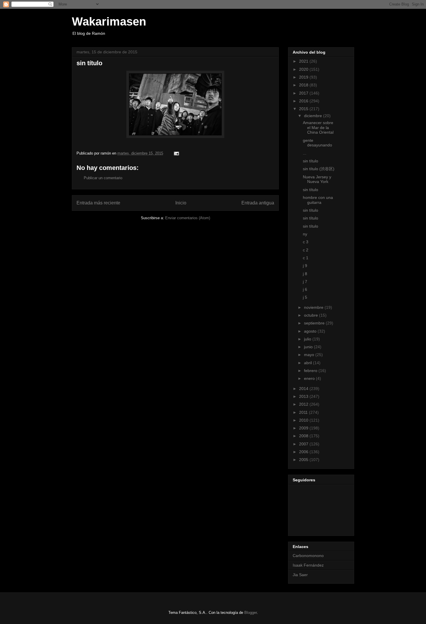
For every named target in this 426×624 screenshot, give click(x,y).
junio (309, 346)
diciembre (313, 115)
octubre (311, 315)
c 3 (305, 242)
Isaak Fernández (308, 565)
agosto (311, 331)
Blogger (250, 612)
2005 (304, 459)
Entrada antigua (257, 202)
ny (305, 234)
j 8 (305, 273)
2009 (304, 428)
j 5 (305, 297)
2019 (304, 77)
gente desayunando (317, 143)
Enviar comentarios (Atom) (187, 218)
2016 (304, 101)
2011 (304, 412)
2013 (304, 396)
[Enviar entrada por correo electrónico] (176, 153)
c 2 (305, 250)
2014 (304, 388)
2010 (304, 420)
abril (308, 362)
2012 (304, 404)
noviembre (314, 307)
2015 (304, 108)
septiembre (315, 323)
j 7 (305, 281)
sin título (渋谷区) (318, 168)
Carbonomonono (308, 555)
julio (308, 339)
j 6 (305, 289)
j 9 (305, 265)
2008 (304, 435)
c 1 (305, 257)
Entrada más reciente (98, 202)
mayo (309, 354)
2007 (304, 444)
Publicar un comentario (103, 178)
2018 (304, 85)
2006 (304, 451)
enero (310, 378)
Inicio (180, 202)
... (304, 153)
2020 (304, 69)
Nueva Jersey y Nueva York (317, 179)
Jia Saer (300, 574)
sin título (310, 161)
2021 (304, 61)
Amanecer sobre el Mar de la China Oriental (318, 127)
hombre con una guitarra (318, 200)
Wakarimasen (109, 21)
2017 (304, 93)
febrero (311, 370)
